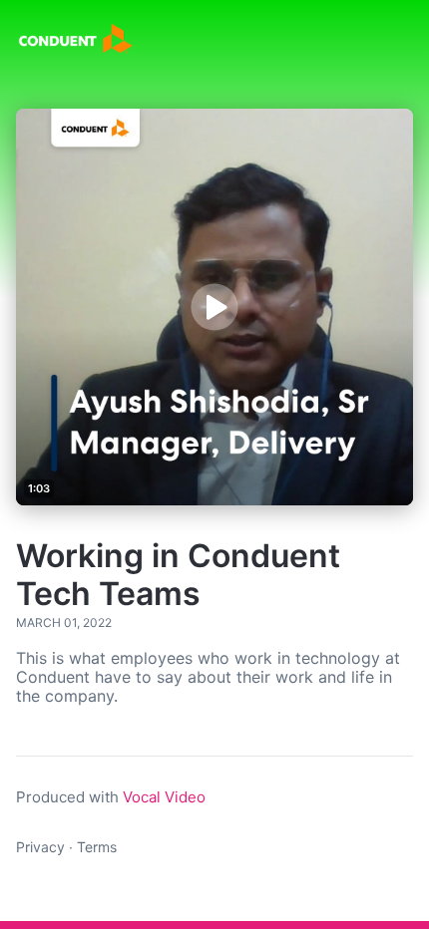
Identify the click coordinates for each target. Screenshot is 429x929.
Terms (97, 846)
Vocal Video (164, 796)
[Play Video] (214, 306)
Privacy (40, 846)
